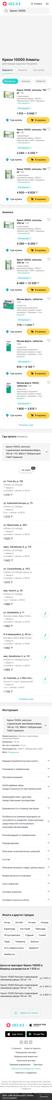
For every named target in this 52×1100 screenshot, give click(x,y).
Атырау (45, 922)
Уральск (34, 941)
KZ (47, 3)
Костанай (25, 929)
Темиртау (20, 941)
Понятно (44, 1096)
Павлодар (40, 929)
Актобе (19, 922)
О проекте (16, 1048)
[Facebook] (26, 1042)
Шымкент (34, 948)
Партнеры (38, 1064)
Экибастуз (9, 954)
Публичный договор (26, 1060)
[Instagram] (21, 1042)
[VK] (30, 1042)
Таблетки (40, 81)
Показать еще (26, 425)
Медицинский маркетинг (26, 1056)
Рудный (30, 935)
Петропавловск (12, 935)
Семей (42, 935)
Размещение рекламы (26, 1052)
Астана (32, 922)
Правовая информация (20, 1064)
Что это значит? (9, 1098)
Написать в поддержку (26, 1072)
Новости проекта (32, 1048)
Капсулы (26, 81)
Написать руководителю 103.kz (26, 1068)
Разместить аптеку (29, 1013)
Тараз (7, 941)
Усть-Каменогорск (14, 948)
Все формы (10, 81)
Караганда (9, 929)
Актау (7, 922)
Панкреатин (13, 752)
